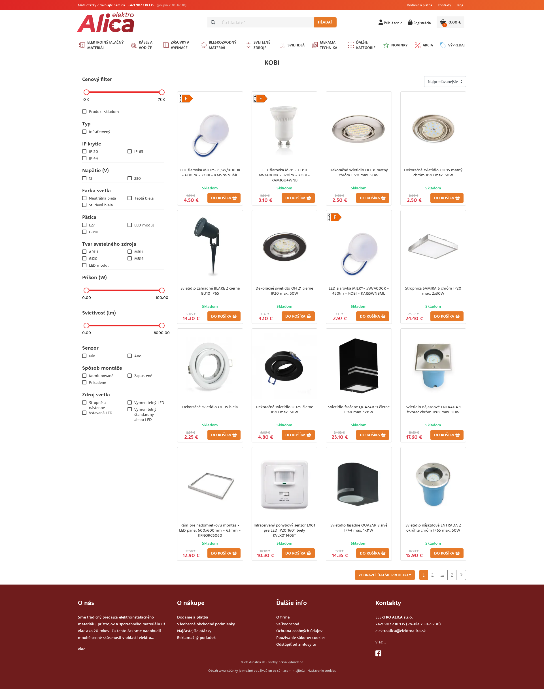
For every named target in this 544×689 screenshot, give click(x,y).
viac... (83, 648)
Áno (137, 355)
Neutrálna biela (102, 198)
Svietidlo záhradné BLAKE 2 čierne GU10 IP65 (210, 291)
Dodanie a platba (419, 5)
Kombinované (101, 375)
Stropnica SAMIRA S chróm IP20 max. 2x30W (433, 291)
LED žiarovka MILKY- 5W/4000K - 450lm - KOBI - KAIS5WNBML (359, 291)
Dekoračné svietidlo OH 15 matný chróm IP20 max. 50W (433, 172)
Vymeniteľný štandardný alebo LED (145, 414)
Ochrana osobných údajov (299, 630)
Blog (460, 5)
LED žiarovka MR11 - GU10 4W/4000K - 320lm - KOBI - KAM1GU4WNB (284, 175)
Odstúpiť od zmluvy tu (296, 644)
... (442, 574)
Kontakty (444, 5)
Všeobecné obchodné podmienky (206, 623)
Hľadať (325, 22)
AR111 (93, 251)
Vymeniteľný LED (149, 402)
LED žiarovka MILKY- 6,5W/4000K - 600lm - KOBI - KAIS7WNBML (210, 172)
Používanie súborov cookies (300, 637)
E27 (92, 225)
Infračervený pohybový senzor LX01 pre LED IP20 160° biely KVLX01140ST (284, 530)
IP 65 (138, 151)
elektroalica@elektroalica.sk (400, 630)
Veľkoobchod (287, 623)
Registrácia (422, 22)
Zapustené (143, 375)
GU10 (93, 231)
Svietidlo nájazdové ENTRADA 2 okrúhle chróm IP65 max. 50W (433, 528)
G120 (93, 258)
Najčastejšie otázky (194, 630)
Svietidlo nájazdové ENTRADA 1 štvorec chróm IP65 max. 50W (433, 409)
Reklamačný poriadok (196, 637)
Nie (92, 355)
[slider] (86, 92)
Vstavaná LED (100, 412)
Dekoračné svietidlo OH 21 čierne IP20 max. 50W (284, 291)
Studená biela (101, 204)
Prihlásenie (392, 22)
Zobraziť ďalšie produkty (385, 574)
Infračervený (99, 131)
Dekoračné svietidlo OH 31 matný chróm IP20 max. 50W (359, 172)
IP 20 (93, 151)
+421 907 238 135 (141, 5)
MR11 (138, 251)
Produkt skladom (104, 111)
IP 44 (93, 158)
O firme (283, 617)
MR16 (139, 258)
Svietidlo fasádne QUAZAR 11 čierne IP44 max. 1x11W (359, 409)
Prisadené (97, 382)
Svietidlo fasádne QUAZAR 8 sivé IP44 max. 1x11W (358, 528)
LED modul (144, 225)
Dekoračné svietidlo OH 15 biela (210, 406)
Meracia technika (328, 45)
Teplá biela (144, 198)
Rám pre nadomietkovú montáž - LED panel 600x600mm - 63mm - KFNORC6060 (210, 530)
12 (90, 178)
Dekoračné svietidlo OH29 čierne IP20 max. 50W (284, 409)
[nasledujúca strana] (461, 575)
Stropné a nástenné (97, 405)
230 (137, 178)
